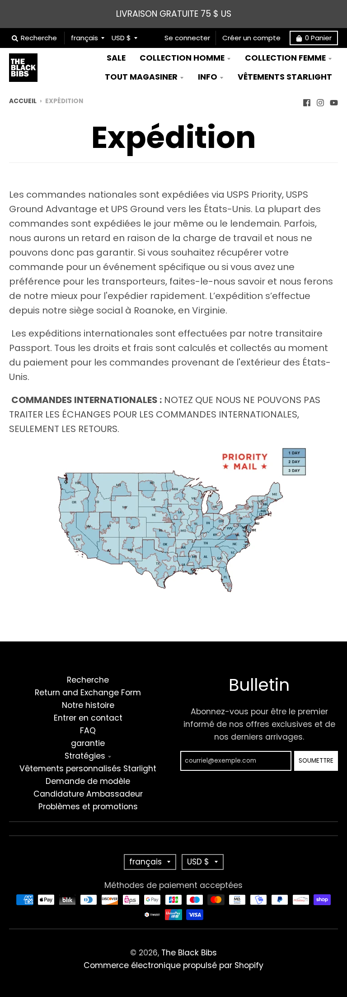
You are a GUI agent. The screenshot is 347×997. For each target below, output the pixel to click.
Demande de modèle (88, 781)
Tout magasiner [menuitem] (141, 76)
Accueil (23, 101)
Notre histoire (88, 705)
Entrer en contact (88, 717)
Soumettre (316, 760)
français (84, 38)
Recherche (88, 679)
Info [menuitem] (207, 76)
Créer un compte (251, 38)
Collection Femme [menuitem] (285, 57)
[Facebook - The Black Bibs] (307, 100)
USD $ (121, 38)
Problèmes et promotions (88, 806)
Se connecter (187, 38)
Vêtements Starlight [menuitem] (285, 76)
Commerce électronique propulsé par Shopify (173, 965)
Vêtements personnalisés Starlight (87, 768)
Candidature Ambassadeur (88, 793)
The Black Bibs (189, 952)
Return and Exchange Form (88, 692)
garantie (88, 743)
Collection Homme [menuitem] (182, 57)
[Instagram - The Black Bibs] (320, 100)
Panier (318, 38)
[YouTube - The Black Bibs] (334, 100)
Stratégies (85, 755)
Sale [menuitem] (116, 57)
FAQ (88, 730)
